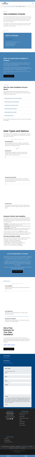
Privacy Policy (21, 423)
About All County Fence (5, 446)
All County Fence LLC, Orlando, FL (19, 450)
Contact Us (6, 438)
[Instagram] (9, 419)
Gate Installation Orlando (24, 418)
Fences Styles (21, 416)
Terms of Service (22, 425)
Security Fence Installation (10, 318)
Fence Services (22, 414)
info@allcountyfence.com (8, 362)
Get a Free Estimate (17, 271)
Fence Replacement (9, 311)
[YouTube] (11, 419)
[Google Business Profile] (12, 419)
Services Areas (22, 421)
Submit (6, 404)
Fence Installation (8, 285)
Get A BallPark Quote (8, 441)
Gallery (20, 419)
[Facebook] (7, 419)
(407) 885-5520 (8, 39)
